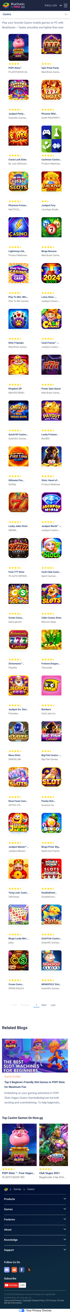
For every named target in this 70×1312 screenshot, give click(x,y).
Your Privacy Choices (38, 1310)
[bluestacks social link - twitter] (29, 1269)
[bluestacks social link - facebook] (21, 1269)
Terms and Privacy (12, 1300)
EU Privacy (51, 1300)
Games (8, 1209)
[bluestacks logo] (13, 5)
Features (9, 1219)
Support (9, 1250)
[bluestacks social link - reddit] (14, 1269)
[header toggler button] (65, 5)
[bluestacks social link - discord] (7, 1269)
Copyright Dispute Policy (33, 1300)
